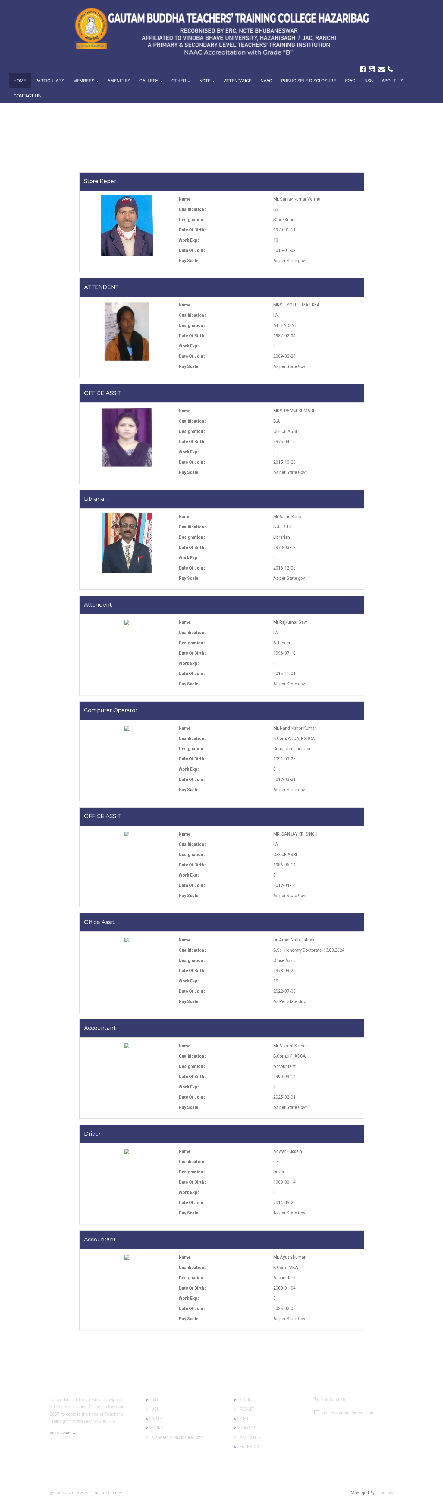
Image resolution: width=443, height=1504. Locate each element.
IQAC (350, 81)
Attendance (238, 81)
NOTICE (247, 1400)
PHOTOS (248, 1428)
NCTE (157, 1418)
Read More (60, 1433)
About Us (392, 81)
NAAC (266, 81)
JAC (156, 1400)
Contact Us (27, 96)
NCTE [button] (205, 81)
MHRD (157, 1428)
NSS (368, 81)
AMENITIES (250, 1437)
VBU (156, 1409)
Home (20, 81)
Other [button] (179, 81)
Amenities (119, 81)
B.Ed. (244, 1418)
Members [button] (84, 81)
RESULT (247, 1409)
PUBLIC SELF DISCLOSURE (308, 81)
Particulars (49, 81)
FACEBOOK (250, 1446)
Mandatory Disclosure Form (178, 1437)
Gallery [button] (149, 81)
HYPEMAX (384, 1493)
